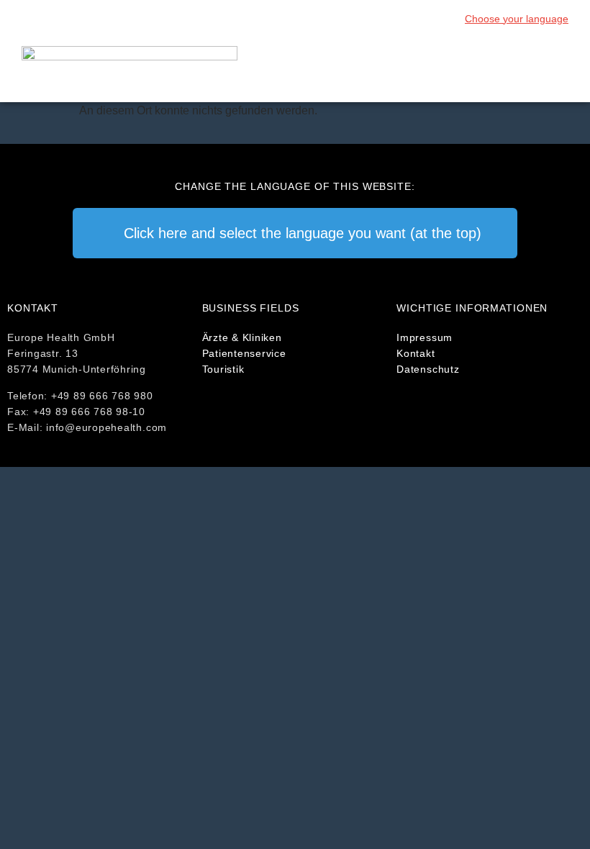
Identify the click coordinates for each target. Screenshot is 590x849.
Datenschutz (427, 369)
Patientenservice (244, 353)
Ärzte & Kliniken (242, 337)
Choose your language (516, 18)
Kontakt (415, 353)
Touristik (223, 369)
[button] (558, 70)
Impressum (424, 337)
